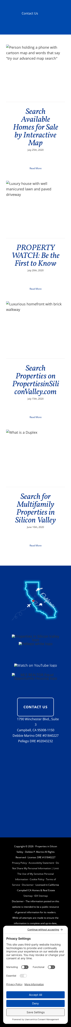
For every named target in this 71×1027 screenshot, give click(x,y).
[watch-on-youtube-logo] (35, 665)
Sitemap (28, 895)
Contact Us (30, 13)
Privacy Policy (19, 863)
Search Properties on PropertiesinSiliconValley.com (35, 380)
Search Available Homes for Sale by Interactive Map (35, 127)
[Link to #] (13, 719)
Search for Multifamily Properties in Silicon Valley (35, 508)
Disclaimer (28, 884)
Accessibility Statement (41, 863)
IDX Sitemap (41, 895)
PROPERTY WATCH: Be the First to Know (36, 256)
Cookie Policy (37, 879)
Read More (36, 168)
